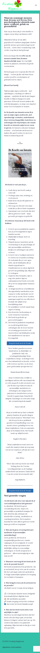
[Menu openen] (36, 5)
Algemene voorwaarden (11, 647)
